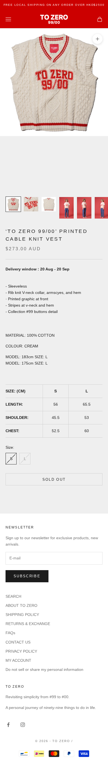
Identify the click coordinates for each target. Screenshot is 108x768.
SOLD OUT (54, 479)
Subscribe (27, 576)
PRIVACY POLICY (21, 651)
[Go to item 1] (13, 204)
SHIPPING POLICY (22, 614)
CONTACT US (18, 642)
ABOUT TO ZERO (21, 605)
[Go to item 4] (66, 207)
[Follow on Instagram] (22, 724)
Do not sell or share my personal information (44, 669)
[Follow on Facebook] (8, 724)
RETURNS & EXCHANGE (28, 623)
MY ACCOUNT (18, 660)
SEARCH (13, 596)
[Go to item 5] (84, 207)
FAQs (10, 633)
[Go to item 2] (31, 204)
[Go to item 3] (48, 204)
